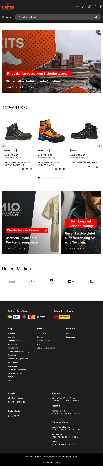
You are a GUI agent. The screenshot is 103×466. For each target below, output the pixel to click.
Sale (9, 380)
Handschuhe (13, 348)
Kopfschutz (12, 355)
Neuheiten (12, 337)
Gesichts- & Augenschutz (18, 359)
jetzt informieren (73, 248)
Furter (68, 333)
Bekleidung (12, 344)
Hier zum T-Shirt (14, 248)
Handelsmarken (43, 341)
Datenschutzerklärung (46, 348)
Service (40, 337)
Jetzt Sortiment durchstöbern (20, 87)
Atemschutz (12, 366)
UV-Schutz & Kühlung (16, 373)
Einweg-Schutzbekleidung (18, 351)
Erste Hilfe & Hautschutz (17, 369)
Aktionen (11, 333)
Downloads (41, 333)
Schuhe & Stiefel (14, 341)
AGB (38, 344)
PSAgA (10, 377)
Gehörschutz (13, 362)
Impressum (70, 337)
